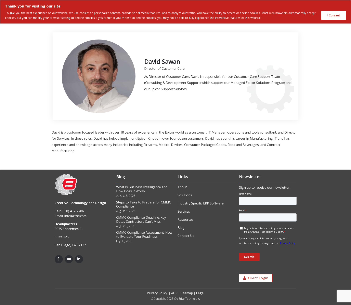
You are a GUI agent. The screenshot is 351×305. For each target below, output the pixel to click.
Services (184, 211)
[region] (175, 12)
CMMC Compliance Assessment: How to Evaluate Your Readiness (144, 234)
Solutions (185, 195)
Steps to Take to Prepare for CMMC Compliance (143, 204)
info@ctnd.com (75, 216)
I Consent (333, 15)
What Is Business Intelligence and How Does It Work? (141, 189)
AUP (174, 293)
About (182, 187)
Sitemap (187, 293)
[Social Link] (59, 259)
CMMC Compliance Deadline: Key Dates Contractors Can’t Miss (141, 219)
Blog (181, 228)
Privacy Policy (157, 293)
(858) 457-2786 (73, 211)
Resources (185, 219)
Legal (200, 293)
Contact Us (186, 236)
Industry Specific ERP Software (201, 203)
